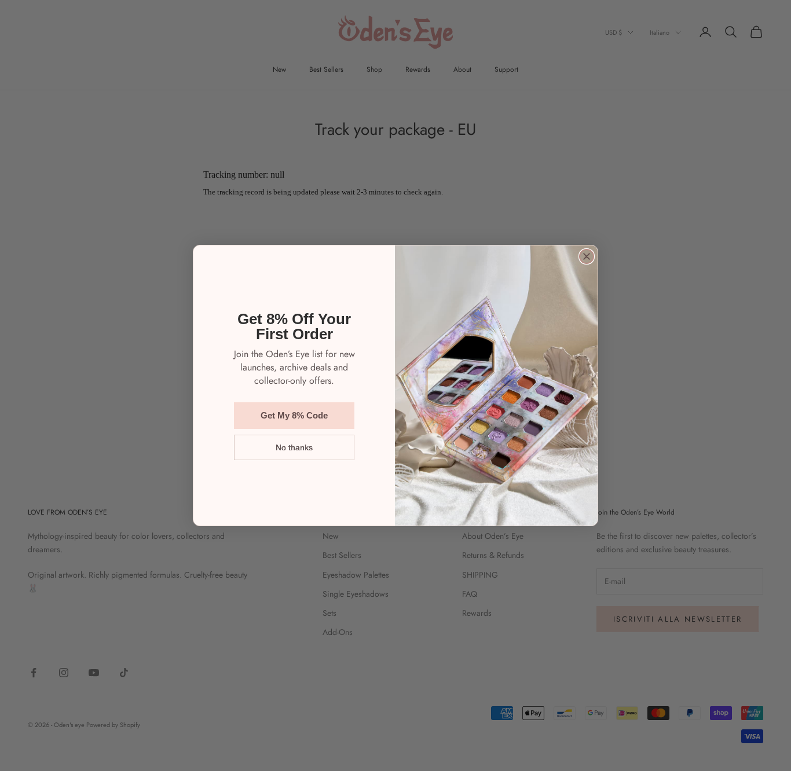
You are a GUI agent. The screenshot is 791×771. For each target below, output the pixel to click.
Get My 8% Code (294, 415)
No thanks (294, 447)
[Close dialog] (587, 256)
